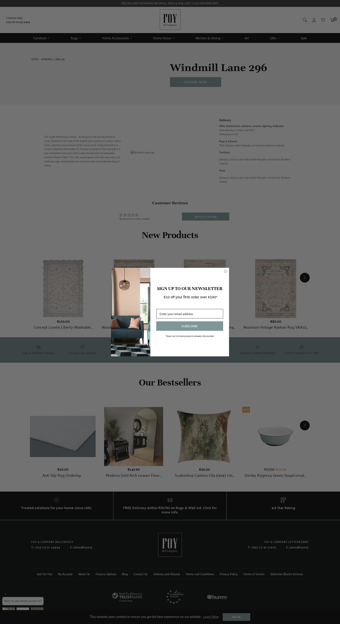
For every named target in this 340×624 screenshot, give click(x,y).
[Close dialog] (225, 271)
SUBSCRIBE (190, 326)
